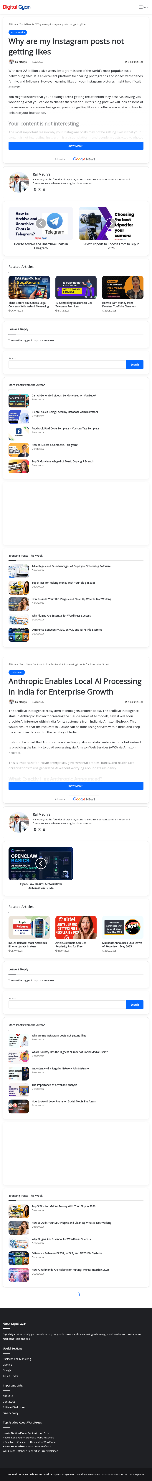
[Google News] (84, 159)
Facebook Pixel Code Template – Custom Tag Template (65, 428)
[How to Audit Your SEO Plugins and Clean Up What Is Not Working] (19, 604)
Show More (75, 146)
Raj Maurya (21, 61)
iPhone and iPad (39, 1474)
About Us (8, 1396)
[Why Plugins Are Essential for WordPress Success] (19, 619)
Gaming (7, 1364)
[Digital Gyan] (17, 7)
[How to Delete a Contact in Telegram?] (19, 450)
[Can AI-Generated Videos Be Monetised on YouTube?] (19, 401)
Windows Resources (88, 1474)
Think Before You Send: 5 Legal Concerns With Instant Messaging (29, 304)
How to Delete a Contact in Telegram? (55, 445)
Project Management (63, 1474)
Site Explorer (137, 1474)
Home (14, 24)
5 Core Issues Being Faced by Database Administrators (65, 412)
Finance (23, 1474)
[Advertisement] (76, 513)
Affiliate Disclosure (14, 1407)
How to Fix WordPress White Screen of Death (28, 1446)
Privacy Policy (10, 1413)
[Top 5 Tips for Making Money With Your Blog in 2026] (19, 588)
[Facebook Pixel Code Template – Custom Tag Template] (19, 433)
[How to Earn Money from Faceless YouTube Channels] (122, 287)
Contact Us (9, 1401)
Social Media (27, 24)
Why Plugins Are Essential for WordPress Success (61, 615)
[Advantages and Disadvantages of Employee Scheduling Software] (19, 571)
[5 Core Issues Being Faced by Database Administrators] (19, 417)
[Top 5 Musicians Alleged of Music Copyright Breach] (19, 466)
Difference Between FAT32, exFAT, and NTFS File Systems (67, 629)
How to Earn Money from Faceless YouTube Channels (119, 304)
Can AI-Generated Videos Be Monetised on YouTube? (64, 395)
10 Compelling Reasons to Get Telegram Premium (73, 304)
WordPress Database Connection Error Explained (30, 1451)
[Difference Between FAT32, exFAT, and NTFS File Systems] (19, 635)
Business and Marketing (17, 1359)
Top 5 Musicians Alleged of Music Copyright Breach (62, 461)
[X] (39, 189)
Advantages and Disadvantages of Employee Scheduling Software (71, 566)
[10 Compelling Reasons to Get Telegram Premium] (76, 287)
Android (12, 1474)
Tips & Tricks (10, 1376)
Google (7, 1370)
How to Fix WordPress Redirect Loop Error (26, 1433)
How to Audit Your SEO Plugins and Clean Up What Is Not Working (71, 599)
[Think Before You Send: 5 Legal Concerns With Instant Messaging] (29, 287)
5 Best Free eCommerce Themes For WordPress (29, 1442)
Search (12, 358)
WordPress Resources (115, 1474)
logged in (28, 340)
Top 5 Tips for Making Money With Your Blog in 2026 (63, 582)
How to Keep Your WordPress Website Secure (28, 1437)
